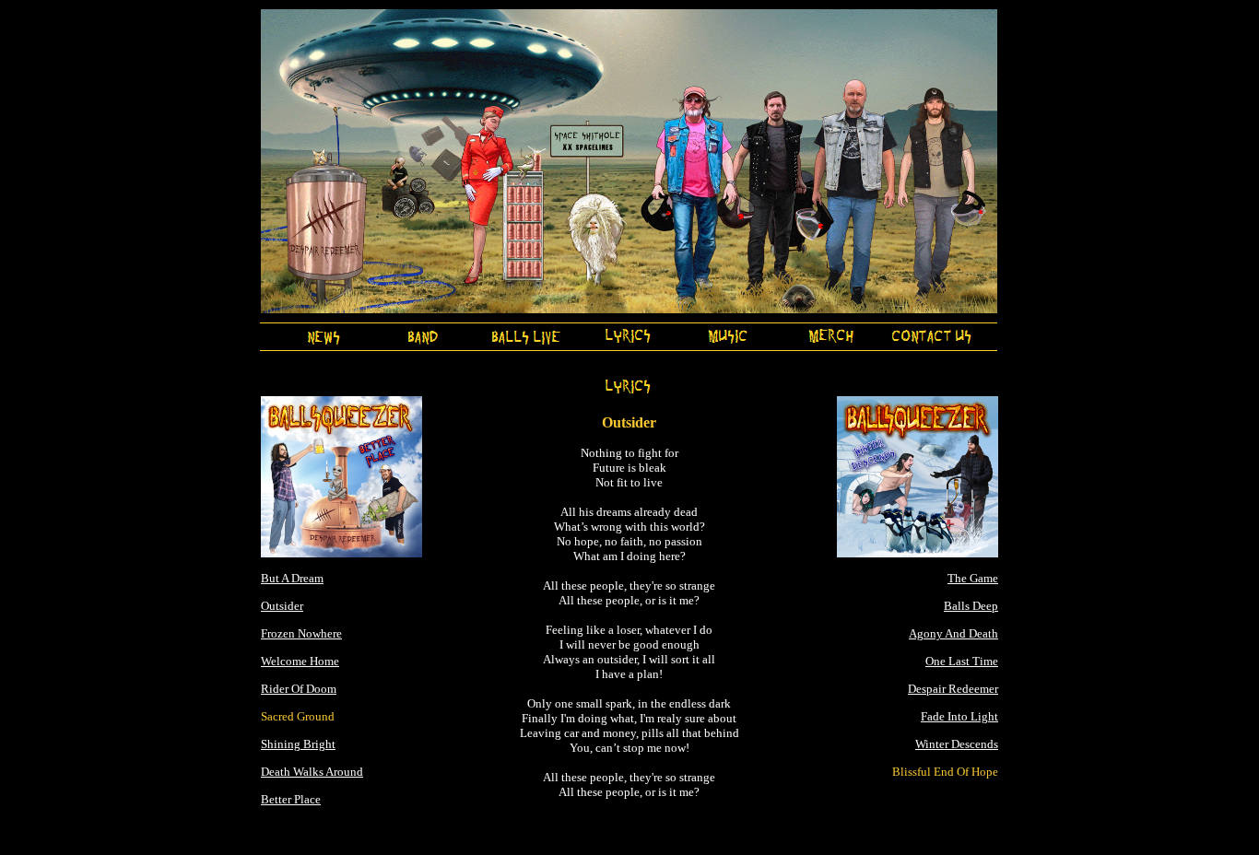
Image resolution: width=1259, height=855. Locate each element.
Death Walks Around (312, 772)
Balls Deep (971, 606)
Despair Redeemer (953, 689)
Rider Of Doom (298, 689)
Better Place (291, 799)
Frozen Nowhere (301, 633)
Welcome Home (300, 661)
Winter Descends (956, 744)
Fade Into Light (959, 716)
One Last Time (961, 661)
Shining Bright (298, 744)
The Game (972, 578)
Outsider (282, 606)
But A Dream (292, 578)
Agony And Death (953, 633)
